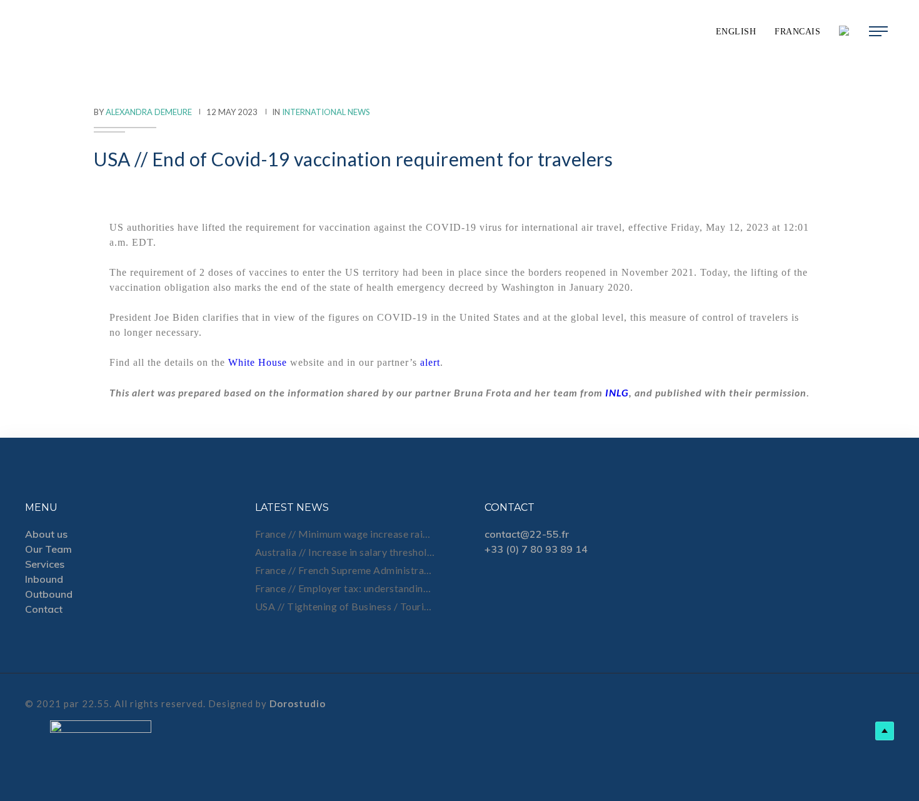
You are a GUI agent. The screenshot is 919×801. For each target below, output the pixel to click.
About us (46, 534)
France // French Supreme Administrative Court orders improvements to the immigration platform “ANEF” (345, 570)
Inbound (44, 579)
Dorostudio (297, 703)
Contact (44, 609)
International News (326, 112)
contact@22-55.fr (527, 534)
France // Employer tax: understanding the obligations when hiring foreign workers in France (345, 588)
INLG (617, 392)
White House (257, 362)
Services (44, 564)
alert (430, 362)
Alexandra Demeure (149, 112)
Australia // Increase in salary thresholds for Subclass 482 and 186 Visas (345, 552)
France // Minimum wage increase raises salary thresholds (345, 534)
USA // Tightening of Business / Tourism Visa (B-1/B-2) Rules (345, 606)
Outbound (49, 594)
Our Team (48, 549)
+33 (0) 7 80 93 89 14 (536, 549)
